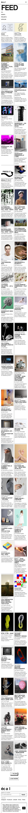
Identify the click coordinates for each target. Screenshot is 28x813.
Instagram (3, 799)
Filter (14, 774)
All (2, 12)
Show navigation (25, 2)
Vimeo (19, 799)
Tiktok (23, 799)
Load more (14, 779)
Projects (4, 17)
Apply (23, 794)
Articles (3, 19)
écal (5, 788)
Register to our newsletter (5, 792)
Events (3, 14)
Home (3, 2)
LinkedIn (15, 799)
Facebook (9, 799)
